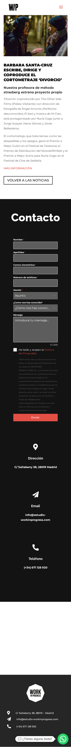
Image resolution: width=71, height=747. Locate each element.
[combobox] (35, 295)
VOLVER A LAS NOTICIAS (28, 180)
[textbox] (31, 295)
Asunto (18, 290)
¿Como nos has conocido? (27, 302)
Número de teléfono (25, 277)
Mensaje (18, 315)
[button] (63, 739)
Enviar (35, 417)
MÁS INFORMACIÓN (18, 168)
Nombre (18, 239)
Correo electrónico (24, 264)
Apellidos (19, 252)
